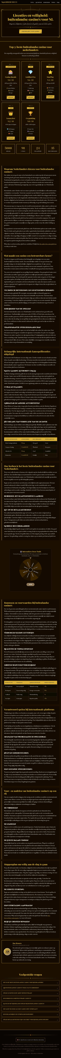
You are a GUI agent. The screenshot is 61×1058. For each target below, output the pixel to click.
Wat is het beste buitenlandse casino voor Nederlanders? (23, 982)
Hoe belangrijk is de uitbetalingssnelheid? (18, 1014)
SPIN (30, 584)
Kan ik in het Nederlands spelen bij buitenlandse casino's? (23, 1004)
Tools (53, 2)
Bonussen (47, 2)
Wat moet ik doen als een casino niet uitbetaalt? (20, 1009)
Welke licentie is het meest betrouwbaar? (17, 993)
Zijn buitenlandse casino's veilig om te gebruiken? (21, 988)
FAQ (58, 2)
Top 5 (32, 2)
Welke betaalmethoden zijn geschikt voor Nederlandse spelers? (26, 1019)
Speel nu (10, 97)
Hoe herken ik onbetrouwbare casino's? (17, 998)
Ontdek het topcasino (30, 31)
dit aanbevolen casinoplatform (48, 244)
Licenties (39, 2)
